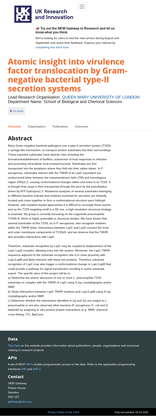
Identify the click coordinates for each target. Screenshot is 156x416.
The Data (14, 345)
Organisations (37, 126)
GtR (23, 369)
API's (29, 364)
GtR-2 (37, 369)
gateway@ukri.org (19, 401)
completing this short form (52, 47)
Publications (60, 126)
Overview (14, 126)
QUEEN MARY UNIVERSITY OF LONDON (101, 97)
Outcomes (81, 126)
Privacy (52, 412)
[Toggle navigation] (82, 6)
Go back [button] (18, 111)
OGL (77, 412)
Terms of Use (65, 412)
